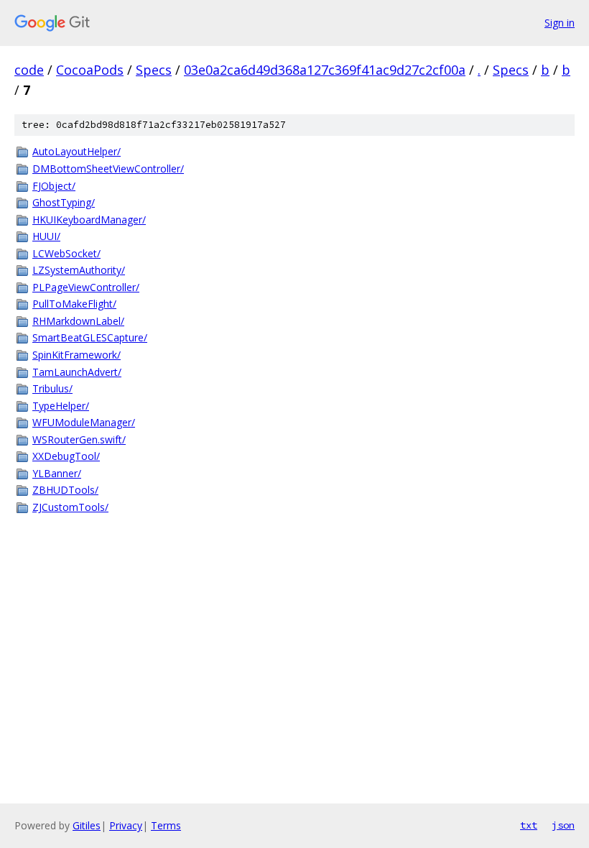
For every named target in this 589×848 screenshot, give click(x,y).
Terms (166, 825)
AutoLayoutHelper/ (76, 151)
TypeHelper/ (60, 406)
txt (528, 825)
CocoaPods (90, 69)
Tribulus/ (52, 388)
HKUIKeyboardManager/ (89, 219)
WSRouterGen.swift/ (79, 439)
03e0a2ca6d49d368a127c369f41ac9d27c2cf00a (324, 69)
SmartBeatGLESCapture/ (89, 337)
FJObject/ (53, 186)
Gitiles (87, 825)
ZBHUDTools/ (65, 490)
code (29, 69)
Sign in (559, 22)
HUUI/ (46, 236)
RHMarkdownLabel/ (78, 321)
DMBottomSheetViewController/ (108, 168)
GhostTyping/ (63, 202)
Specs (154, 69)
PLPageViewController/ (85, 287)
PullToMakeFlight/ (74, 303)
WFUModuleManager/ (83, 422)
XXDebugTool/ (66, 456)
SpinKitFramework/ (76, 354)
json (563, 825)
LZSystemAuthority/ (78, 270)
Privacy (125, 825)
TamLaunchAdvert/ (76, 372)
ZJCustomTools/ (70, 507)
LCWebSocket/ (66, 253)
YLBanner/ (56, 473)
